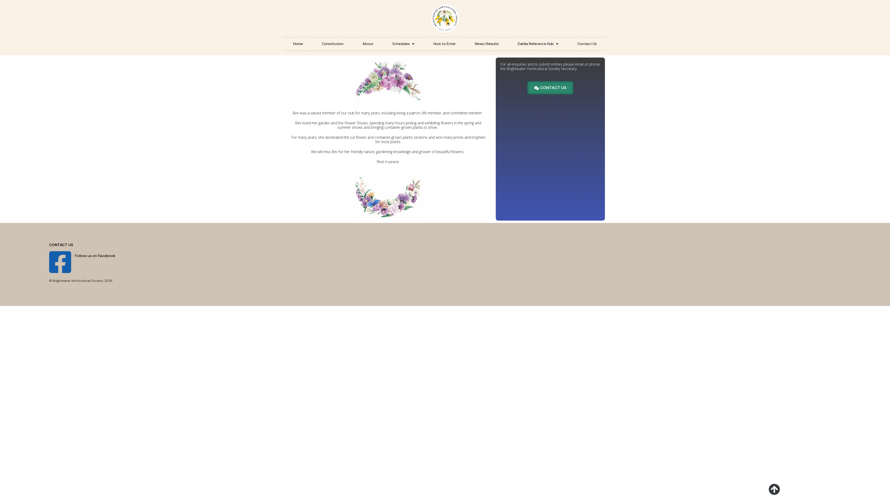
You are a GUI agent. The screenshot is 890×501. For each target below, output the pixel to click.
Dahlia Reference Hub (536, 43)
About (367, 43)
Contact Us (587, 43)
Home (298, 43)
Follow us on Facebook (95, 255)
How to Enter (444, 43)
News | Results (487, 43)
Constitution (332, 43)
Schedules (401, 43)
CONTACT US (61, 244)
